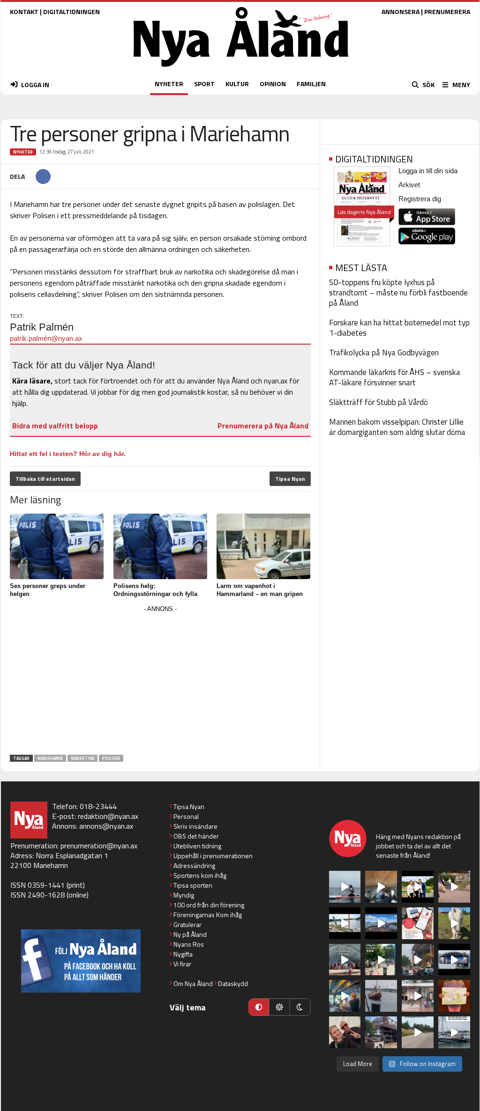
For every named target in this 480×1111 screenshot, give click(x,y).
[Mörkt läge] (300, 1007)
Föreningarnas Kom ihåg (207, 915)
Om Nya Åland (193, 983)
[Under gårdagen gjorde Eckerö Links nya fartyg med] (381, 923)
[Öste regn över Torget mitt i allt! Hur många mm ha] (418, 996)
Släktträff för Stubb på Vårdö (378, 402)
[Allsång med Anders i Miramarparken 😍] (454, 960)
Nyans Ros (188, 944)
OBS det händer (196, 836)
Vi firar (182, 964)
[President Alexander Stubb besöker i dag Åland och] (454, 887)
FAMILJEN (311, 83)
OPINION (273, 83)
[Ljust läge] (279, 1007)
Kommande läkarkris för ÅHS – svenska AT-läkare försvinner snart (394, 377)
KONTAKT (24, 11)
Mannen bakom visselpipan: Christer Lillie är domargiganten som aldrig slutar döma (397, 427)
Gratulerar (187, 924)
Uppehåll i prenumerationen (213, 856)
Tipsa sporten (192, 885)
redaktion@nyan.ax (108, 816)
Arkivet (409, 185)
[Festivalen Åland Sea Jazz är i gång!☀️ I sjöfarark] (381, 887)
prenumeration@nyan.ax (98, 845)
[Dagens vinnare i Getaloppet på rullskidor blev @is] (418, 1032)
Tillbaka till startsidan (45, 478)
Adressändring (194, 865)
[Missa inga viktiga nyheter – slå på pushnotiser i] (418, 923)
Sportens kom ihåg (199, 875)
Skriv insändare (195, 826)
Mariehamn (50, 758)
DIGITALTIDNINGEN (71, 11)
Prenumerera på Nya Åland (263, 425)
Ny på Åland (190, 934)
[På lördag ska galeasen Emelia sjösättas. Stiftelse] (381, 1032)
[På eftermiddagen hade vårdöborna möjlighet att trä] (418, 887)
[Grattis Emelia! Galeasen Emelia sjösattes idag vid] (381, 996)
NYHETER (169, 83)
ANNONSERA (401, 11)
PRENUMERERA (447, 11)
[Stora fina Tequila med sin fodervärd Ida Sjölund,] (454, 923)
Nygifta (183, 954)
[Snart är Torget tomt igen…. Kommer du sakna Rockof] (381, 960)
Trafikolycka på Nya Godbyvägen (384, 352)
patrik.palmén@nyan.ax (46, 338)
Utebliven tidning (197, 846)
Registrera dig (419, 199)
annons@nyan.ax (106, 825)
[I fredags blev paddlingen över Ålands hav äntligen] (345, 887)
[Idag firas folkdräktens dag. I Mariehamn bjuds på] (345, 960)
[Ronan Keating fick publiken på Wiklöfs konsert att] (418, 960)
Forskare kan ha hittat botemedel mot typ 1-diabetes (399, 327)
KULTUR (237, 83)
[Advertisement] (160, 680)
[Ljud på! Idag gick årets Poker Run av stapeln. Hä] (454, 1032)
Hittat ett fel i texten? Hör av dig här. (68, 453)
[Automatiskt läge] (258, 1007)
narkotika (82, 758)
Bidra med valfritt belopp (55, 425)
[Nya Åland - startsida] (241, 69)
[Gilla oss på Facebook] (80, 961)
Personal (186, 816)
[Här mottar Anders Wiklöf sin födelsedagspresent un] (345, 996)
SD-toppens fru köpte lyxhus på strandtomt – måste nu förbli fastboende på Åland (398, 292)
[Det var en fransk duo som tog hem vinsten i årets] (345, 923)
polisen (111, 758)
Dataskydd (233, 983)
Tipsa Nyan (290, 478)
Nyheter (23, 152)
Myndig (183, 895)
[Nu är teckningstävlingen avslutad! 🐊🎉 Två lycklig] (454, 996)
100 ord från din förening (208, 905)
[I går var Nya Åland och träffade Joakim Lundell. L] (345, 1032)
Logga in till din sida (428, 171)
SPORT (204, 83)
